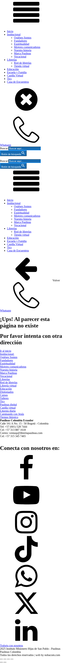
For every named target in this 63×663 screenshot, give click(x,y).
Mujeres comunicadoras (27, 47)
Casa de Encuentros (18, 81)
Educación (13, 69)
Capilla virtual (8, 407)
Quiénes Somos (22, 37)
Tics (9, 78)
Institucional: (7, 354)
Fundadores (20, 40)
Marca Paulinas (22, 53)
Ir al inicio (5, 350)
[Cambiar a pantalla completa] (5, 659)
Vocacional (20, 56)
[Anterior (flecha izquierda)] (1, 662)
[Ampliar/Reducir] (1, 659)
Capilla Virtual (15, 75)
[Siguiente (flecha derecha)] (5, 662)
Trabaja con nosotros (11, 645)
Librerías (12, 59)
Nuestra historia (22, 50)
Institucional (13, 34)
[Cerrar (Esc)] (11, 659)
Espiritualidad (21, 43)
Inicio (10, 31)
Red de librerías (22, 62)
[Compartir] (8, 659)
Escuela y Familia (17, 72)
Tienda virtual (21, 66)
